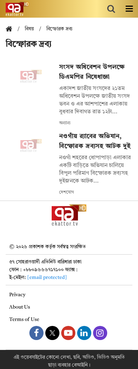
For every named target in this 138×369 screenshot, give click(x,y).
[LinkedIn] (84, 333)
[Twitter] (52, 333)
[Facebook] (36, 333)
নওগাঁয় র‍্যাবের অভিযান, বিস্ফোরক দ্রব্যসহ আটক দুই (95, 141)
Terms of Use (24, 319)
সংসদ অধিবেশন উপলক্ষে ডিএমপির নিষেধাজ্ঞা (92, 72)
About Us (19, 307)
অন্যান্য (64, 123)
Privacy (17, 294)
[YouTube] (68, 333)
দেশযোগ (66, 192)
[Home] (12, 29)
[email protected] (47, 277)
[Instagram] (100, 333)
